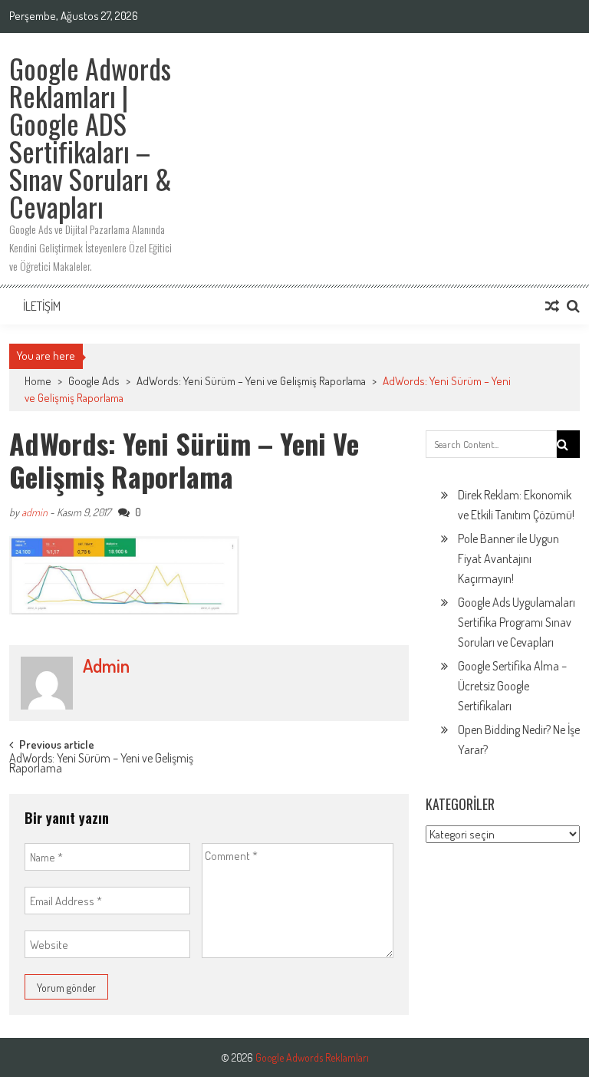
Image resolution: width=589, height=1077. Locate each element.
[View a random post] (552, 306)
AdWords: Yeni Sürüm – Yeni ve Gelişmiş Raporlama (251, 381)
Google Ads (94, 381)
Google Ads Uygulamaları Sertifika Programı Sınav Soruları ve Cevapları (516, 622)
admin (34, 512)
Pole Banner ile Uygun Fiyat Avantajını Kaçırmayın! (508, 558)
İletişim (42, 306)
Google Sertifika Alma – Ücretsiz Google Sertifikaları (512, 685)
